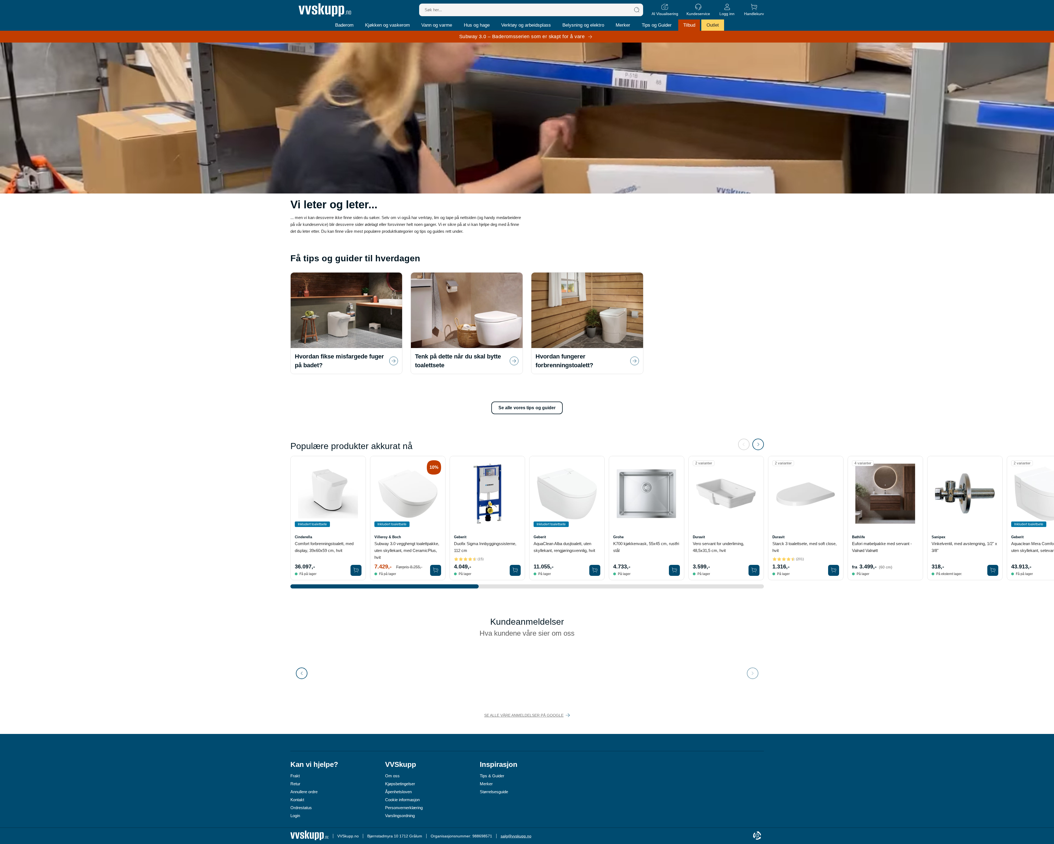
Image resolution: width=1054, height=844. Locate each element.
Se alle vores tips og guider (527, 407)
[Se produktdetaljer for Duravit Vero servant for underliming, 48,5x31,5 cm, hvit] (726, 493)
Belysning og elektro (583, 25)
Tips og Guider (657, 25)
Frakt (295, 775)
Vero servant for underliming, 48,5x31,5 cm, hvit (718, 547)
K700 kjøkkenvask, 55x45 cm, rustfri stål (646, 547)
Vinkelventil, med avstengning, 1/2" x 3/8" (964, 547)
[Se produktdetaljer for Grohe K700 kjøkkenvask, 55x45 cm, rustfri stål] (646, 493)
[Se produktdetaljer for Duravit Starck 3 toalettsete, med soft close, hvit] (805, 493)
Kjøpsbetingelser (400, 783)
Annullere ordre (304, 791)
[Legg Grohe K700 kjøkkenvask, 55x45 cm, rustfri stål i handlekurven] (674, 570)
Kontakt (297, 799)
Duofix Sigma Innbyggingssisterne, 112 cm (485, 547)
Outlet (713, 25)
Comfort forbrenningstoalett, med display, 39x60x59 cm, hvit (324, 547)
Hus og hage (477, 25)
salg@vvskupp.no (516, 836)
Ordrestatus (301, 807)
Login (295, 815)
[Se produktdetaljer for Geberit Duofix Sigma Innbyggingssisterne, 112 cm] (487, 493)
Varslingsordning (400, 815)
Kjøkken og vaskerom (387, 25)
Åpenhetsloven (398, 791)
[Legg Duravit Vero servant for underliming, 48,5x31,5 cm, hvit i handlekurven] (754, 570)
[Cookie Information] (757, 835)
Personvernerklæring (404, 807)
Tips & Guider (492, 775)
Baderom (344, 25)
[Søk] (637, 10)
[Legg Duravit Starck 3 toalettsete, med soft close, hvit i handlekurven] (833, 570)
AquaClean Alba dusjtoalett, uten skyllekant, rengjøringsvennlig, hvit (564, 547)
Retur (295, 783)
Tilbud (689, 25)
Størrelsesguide (494, 791)
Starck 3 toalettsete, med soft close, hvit (804, 547)
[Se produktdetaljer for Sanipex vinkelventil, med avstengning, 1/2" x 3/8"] (964, 493)
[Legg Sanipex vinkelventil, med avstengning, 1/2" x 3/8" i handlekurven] (992, 570)
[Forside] (325, 9)
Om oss (392, 775)
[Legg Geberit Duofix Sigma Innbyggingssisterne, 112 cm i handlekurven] (515, 570)
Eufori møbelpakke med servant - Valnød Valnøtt (882, 547)
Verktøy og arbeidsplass (526, 25)
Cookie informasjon (402, 799)
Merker (623, 25)
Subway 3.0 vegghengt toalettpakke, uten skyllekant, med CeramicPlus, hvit (406, 550)
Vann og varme (436, 25)
